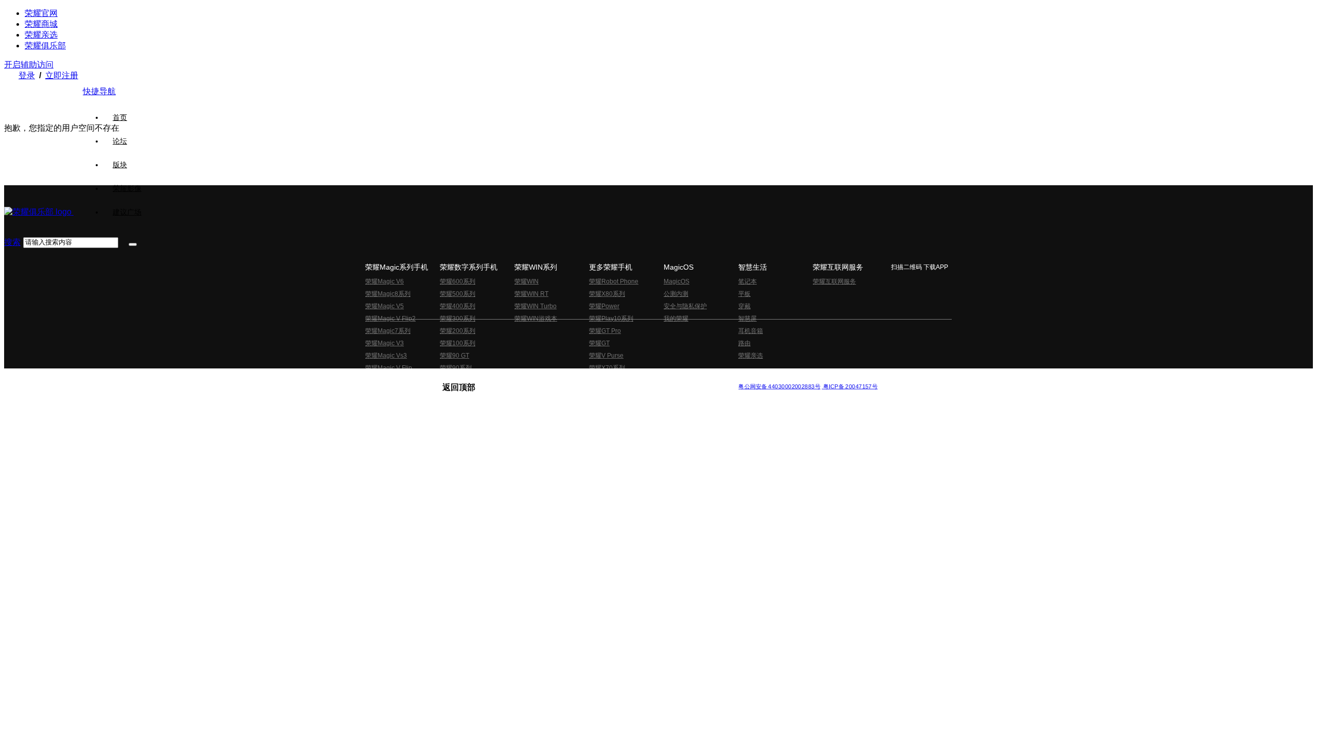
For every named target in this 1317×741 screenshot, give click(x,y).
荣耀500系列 (457, 293)
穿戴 (744, 306)
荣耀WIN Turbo (535, 306)
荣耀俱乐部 (45, 45)
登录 (27, 75)
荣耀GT (599, 343)
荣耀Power (604, 306)
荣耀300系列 (457, 318)
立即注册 (61, 75)
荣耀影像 (127, 188)
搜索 (12, 242)
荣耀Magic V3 (384, 343)
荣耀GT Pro (605, 330)
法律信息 (624, 378)
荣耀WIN (526, 281)
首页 (120, 117)
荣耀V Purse (606, 355)
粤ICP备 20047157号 (850, 386)
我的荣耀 (676, 318)
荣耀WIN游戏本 (535, 318)
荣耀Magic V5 (384, 306)
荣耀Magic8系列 (388, 293)
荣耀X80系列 (607, 293)
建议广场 (127, 212)
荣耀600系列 (457, 281)
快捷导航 (99, 91)
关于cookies (595, 378)
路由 (744, 343)
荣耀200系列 (457, 330)
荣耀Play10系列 (611, 318)
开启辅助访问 (29, 64)
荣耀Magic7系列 (388, 330)
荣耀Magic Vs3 (386, 355)
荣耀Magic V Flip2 (390, 318)
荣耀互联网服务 (834, 281)
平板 (744, 293)
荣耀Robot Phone (613, 281)
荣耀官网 (41, 13)
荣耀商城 (41, 24)
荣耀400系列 (457, 306)
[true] (133, 244)
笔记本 (747, 281)
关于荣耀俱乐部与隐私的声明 (538, 378)
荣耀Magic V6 (384, 281)
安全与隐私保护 (685, 306)
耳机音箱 (750, 330)
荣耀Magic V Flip (388, 368)
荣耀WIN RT (531, 293)
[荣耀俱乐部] (39, 211)
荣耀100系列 (457, 343)
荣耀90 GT (454, 355)
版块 (120, 165)
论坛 (120, 141)
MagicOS (676, 281)
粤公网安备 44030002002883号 (779, 386)
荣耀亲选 (41, 34)
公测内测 (676, 293)
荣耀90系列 (456, 368)
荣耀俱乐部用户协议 (469, 378)
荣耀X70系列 (607, 368)
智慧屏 (747, 318)
